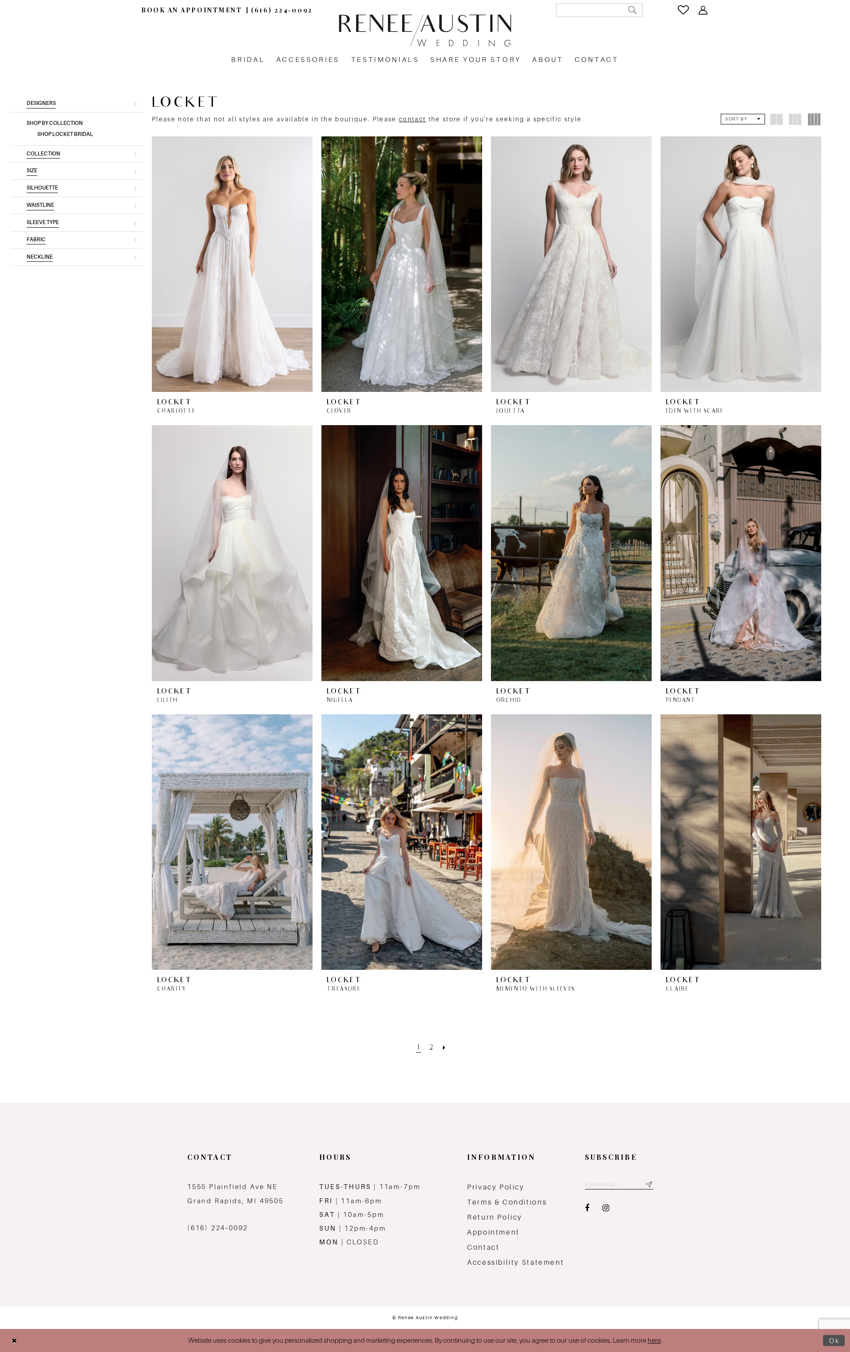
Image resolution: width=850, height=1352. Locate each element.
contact (412, 119)
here (654, 1340)
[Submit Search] (632, 10)
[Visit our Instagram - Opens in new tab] (606, 1208)
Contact (483, 1247)
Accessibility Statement (515, 1262)
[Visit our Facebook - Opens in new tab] (587, 1208)
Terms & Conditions (507, 1202)
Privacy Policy (496, 1187)
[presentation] (232, 264)
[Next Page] (444, 1048)
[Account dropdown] (703, 10)
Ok (834, 1340)
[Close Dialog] (14, 1340)
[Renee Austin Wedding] (425, 30)
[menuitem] (192, 10)
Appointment (493, 1232)
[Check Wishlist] (684, 10)
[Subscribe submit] (649, 1184)
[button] (77, 103)
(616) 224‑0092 (217, 1228)
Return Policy (494, 1217)
